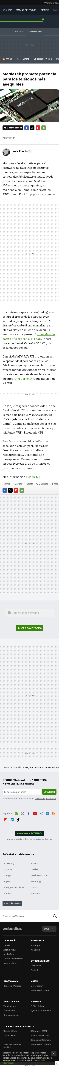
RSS (53, 813)
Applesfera (8, 954)
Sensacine (36, 965)
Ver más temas (12, 903)
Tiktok (18, 819)
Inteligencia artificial (14, 887)
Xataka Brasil (9, 1035)
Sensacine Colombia (41, 1039)
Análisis (35, 863)
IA (17, 58)
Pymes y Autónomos (41, 1010)
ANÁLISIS (7, 10)
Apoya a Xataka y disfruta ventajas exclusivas (29, 839)
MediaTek (34, 477)
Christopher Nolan (43, 58)
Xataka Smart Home (13, 958)
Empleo (7, 893)
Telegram (47, 813)
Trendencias (9, 1006)
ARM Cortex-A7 (24, 378)
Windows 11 (36, 893)
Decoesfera (9, 1010)
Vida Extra (35, 949)
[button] (22, 151)
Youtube (34, 813)
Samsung (36, 881)
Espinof (34, 969)
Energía (7, 875)
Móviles (18, 483)
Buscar (55, 916)
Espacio (7, 869)
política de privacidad (45, 798)
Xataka (6, 945)
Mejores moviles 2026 (36, 767)
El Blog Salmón (38, 1006)
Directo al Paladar (12, 985)
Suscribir (49, 791)
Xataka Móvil (9, 949)
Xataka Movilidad (39, 875)
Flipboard (38, 127)
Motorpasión (37, 985)
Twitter (32, 127)
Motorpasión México (41, 1044)
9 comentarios (14, 127)
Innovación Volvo (35, 31)
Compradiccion (11, 1014)
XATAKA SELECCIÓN (26, 10)
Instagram (41, 813)
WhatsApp (16, 813)
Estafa (26, 58)
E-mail (43, 127)
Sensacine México (40, 1035)
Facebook (26, 127)
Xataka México (10, 1030)
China (9, 58)
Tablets (29, 483)
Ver (31, 627)
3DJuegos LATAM (39, 1030)
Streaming (8, 863)
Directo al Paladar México (12, 1045)
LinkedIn (12, 819)
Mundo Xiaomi (10, 962)
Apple (6, 881)
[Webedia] (51, 2)
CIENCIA (45, 10)
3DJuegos (35, 945)
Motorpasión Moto (40, 990)
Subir (47, 928)
